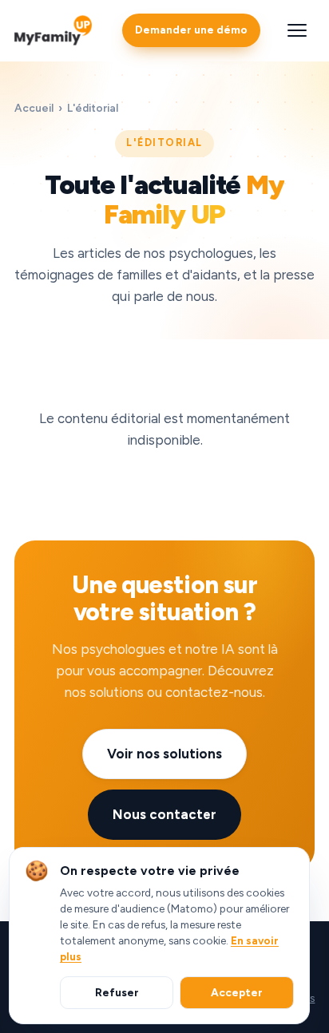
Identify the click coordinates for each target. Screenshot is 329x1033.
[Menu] (297, 30)
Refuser (117, 992)
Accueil (34, 107)
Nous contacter (164, 814)
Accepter (237, 992)
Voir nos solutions (164, 754)
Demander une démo (191, 29)
